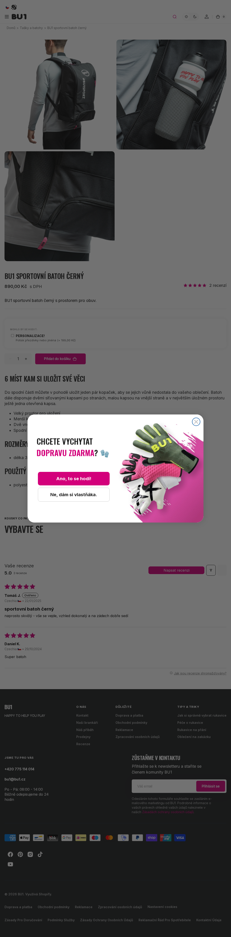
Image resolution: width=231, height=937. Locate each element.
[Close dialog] (196, 422)
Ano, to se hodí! (73, 478)
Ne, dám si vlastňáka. (73, 494)
